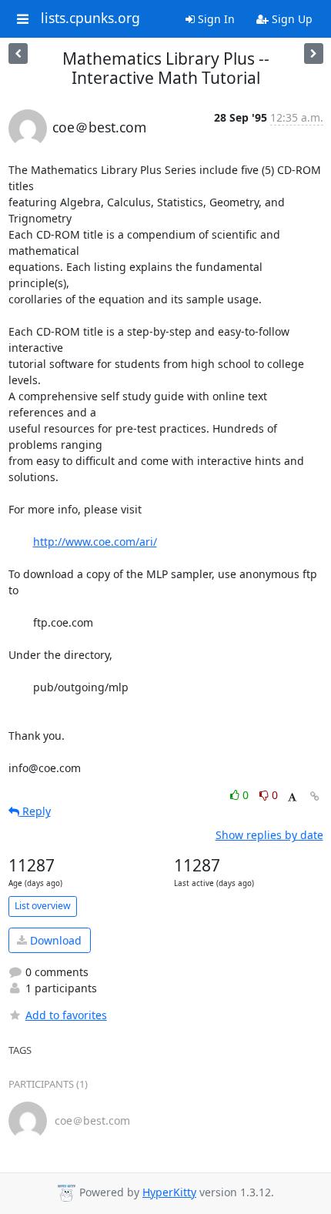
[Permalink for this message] (314, 796)
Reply (35, 811)
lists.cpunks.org (90, 18)
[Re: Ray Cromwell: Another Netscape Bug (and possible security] (18, 53)
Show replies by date (269, 835)
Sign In (215, 19)
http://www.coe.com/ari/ (95, 541)
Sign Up (291, 19)
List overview (43, 905)
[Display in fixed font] (292, 797)
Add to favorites (66, 1015)
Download (54, 940)
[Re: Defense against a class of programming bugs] (313, 53)
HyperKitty (169, 1192)
